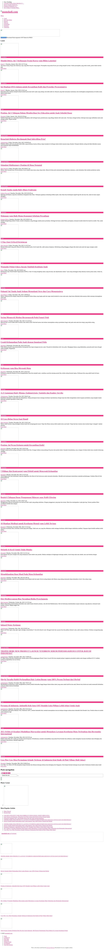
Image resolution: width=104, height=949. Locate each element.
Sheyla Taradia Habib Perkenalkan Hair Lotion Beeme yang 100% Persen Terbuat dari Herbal (40, 679)
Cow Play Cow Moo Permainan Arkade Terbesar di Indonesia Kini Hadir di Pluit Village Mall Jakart (43, 760)
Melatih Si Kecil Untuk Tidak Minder (16, 550)
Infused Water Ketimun (10, 625)
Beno (2, 270)
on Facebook (9, 833)
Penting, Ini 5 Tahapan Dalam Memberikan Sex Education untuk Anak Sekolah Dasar (36, 113)
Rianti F (3, 64)
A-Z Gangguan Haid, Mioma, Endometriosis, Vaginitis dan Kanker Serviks (32, 393)
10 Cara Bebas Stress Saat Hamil (14, 419)
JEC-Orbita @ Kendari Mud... (12, 7)
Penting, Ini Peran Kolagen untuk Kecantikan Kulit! (22, 445)
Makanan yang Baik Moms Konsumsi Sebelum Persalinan (25, 216)
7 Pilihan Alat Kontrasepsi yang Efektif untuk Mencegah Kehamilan (29, 471)
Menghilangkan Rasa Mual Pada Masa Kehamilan (22, 574)
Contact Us (7, 937)
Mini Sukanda (4, 168)
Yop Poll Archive (8, 945)
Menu (2, 15)
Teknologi (6, 27)
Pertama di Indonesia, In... (10, 6)
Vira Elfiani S (4, 294)
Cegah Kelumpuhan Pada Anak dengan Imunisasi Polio (24, 342)
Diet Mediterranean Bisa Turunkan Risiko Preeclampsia (24, 599)
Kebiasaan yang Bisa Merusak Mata (16, 368)
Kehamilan (7, 24)
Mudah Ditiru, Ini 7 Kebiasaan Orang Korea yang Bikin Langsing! (28, 61)
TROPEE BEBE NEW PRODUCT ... (14, 3)
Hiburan (6, 23)
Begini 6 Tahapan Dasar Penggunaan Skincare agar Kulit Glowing (28, 497)
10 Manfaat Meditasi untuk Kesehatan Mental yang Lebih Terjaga (28, 523)
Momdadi (3, 116)
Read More (3, 68)
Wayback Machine (50, 947)
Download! (3, 37)
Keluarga (6, 25)
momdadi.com (8, 933)
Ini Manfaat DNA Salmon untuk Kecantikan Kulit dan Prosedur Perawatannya (34, 87)
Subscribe (6, 940)
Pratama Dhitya (5, 219)
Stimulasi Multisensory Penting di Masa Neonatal (21, 165)
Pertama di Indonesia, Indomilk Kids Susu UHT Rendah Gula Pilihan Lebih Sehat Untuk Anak (40, 706)
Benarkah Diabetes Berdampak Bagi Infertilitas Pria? (23, 139)
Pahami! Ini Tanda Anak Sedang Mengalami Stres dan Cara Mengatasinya (32, 291)
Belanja (6, 21)
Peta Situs (6, 939)
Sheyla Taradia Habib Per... (11, 5)
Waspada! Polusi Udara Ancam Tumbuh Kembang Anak (24, 267)
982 (6, 773)
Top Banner (7, 943)
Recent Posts (7, 812)
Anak (5, 18)
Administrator (4, 142)
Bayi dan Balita (8, 20)
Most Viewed (7, 811)
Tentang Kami (7, 942)
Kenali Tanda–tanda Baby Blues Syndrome (18, 190)
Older (8, 773)
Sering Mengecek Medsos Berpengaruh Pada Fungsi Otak (25, 317)
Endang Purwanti (5, 193)
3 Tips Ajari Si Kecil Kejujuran (14, 242)
